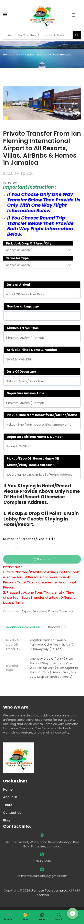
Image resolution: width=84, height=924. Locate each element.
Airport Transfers (36, 54)
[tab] (23, 627)
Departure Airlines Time (25, 393)
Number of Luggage (23, 306)
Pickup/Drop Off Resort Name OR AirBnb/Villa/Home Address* (33, 461)
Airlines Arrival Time (23, 328)
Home (7, 54)
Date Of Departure (21, 371)
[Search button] (77, 35)
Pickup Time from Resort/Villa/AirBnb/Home (42, 415)
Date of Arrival (18, 284)
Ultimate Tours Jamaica (49, 890)
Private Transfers (61, 54)
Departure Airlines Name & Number (35, 437)
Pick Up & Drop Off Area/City (28, 243)
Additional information (23, 627)
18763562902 (42, 861)
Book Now (44, 559)
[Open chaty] (72, 913)
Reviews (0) (57, 627)
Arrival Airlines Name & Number (32, 350)
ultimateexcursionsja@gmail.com (42, 876)
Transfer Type (17, 258)
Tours (18, 54)
